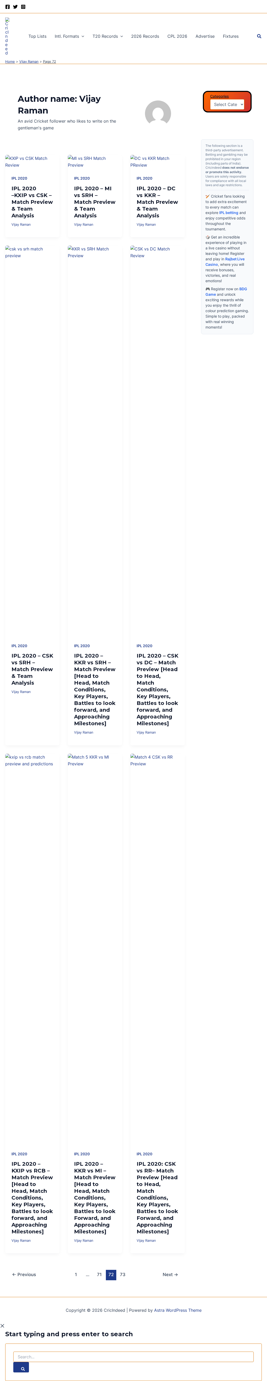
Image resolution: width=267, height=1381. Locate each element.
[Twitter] (15, 6)
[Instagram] (23, 6)
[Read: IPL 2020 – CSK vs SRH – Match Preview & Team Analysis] (32, 440)
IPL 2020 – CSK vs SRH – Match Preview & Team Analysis (32, 669)
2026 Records (145, 36)
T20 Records (105, 36)
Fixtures (231, 36)
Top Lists (37, 36)
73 (122, 1274)
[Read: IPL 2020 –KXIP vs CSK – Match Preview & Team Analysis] (32, 161)
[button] (81, 36)
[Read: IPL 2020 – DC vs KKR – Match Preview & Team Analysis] (157, 161)
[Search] (21, 1367)
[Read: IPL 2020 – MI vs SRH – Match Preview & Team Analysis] (95, 161)
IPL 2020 (19, 178)
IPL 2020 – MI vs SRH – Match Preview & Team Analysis (95, 202)
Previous (24, 1274)
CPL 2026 (177, 36)
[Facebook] (7, 6)
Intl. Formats (67, 36)
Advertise (205, 36)
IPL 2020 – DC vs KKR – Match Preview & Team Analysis (157, 202)
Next (170, 1274)
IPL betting (228, 212)
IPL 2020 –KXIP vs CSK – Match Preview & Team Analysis (32, 202)
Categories (219, 96)
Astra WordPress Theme (178, 1310)
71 (99, 1274)
